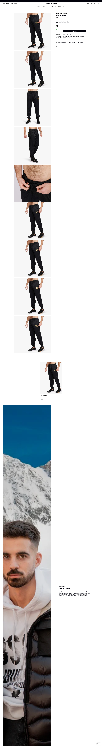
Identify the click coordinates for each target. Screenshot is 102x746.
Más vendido (44, 6)
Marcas (64, 6)
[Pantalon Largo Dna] (51, 378)
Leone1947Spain (61, 13)
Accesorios (59, 6)
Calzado (48, 6)
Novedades (38, 6)
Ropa (52, 6)
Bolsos (55, 6)
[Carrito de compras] (99, 3)
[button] (4, 3)
